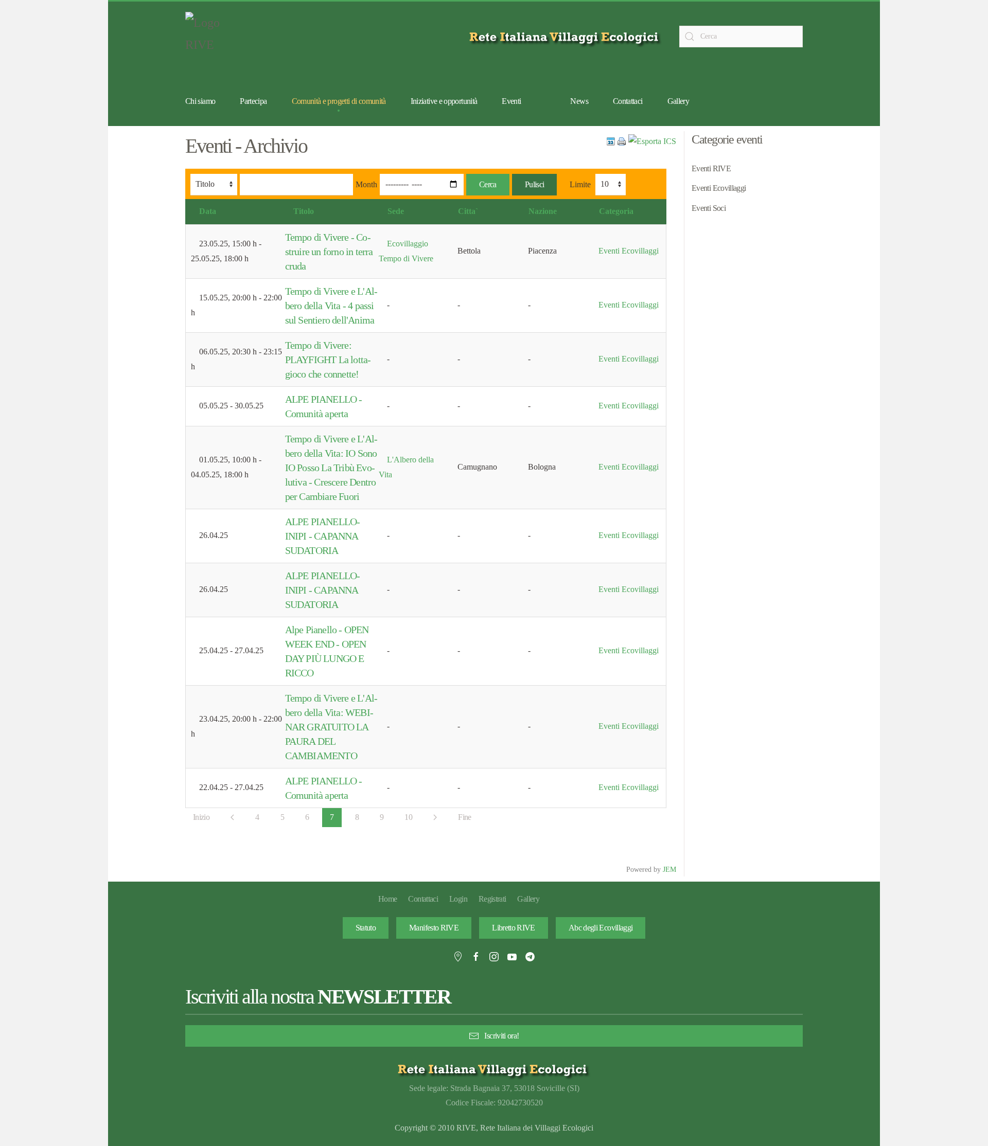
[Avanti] (435, 817)
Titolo (303, 211)
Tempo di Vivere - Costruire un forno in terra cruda (329, 251)
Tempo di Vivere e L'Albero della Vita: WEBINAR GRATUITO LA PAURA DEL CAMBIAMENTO (331, 726)
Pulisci (534, 184)
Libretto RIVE (513, 927)
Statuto (366, 927)
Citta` (468, 211)
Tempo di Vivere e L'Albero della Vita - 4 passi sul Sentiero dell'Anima (331, 305)
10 (408, 817)
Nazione (542, 211)
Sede (395, 211)
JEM (669, 869)
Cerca (488, 184)
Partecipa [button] (253, 101)
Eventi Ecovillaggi (628, 250)
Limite (580, 184)
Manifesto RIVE (433, 927)
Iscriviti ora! (501, 1035)
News (579, 101)
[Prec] (232, 817)
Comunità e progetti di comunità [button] (339, 101)
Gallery (678, 101)
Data (207, 211)
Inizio (201, 817)
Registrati (492, 898)
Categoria (616, 211)
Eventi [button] (511, 101)
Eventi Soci (709, 208)
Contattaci (628, 101)
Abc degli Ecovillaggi (601, 927)
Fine (464, 817)
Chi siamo (200, 101)
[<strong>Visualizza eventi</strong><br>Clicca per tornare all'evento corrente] (611, 140)
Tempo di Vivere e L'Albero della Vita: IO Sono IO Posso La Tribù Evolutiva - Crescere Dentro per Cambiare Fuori (331, 467)
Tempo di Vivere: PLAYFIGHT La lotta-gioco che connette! (328, 359)
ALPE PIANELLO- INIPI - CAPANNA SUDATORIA (322, 536)
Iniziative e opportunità (444, 101)
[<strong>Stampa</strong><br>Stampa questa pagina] (621, 140)
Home (387, 898)
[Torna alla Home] (211, 36)
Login (458, 898)
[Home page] (566, 37)
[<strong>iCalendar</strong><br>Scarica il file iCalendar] (652, 140)
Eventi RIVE (711, 168)
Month (366, 184)
